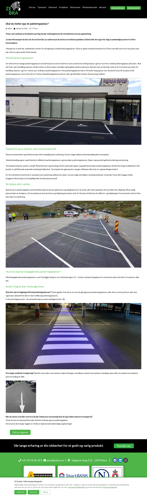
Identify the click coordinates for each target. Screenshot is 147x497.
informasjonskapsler (109, 487)
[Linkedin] (120, 460)
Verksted (52, 7)
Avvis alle (33, 492)
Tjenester (41, 7)
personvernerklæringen (76, 487)
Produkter (63, 7)
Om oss (32, 7)
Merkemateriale (89, 7)
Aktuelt (102, 7)
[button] (117, 8)
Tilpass (45, 492)
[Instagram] (125, 460)
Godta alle (20, 492)
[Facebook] (115, 460)
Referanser (75, 7)
